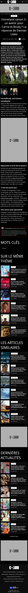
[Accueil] (11, 1)
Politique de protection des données (13, 576)
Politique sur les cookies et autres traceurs (17, 574)
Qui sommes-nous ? (20, 572)
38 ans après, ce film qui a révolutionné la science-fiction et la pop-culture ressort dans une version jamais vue (18, 469)
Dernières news (7, 13)
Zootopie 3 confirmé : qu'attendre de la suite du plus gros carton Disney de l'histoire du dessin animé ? (18, 505)
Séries (12, 13)
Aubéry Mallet (9, 228)
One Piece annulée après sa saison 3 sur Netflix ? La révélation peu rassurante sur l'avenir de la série (18, 308)
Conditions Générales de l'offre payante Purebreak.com (13, 579)
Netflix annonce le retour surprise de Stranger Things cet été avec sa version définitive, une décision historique (18, 371)
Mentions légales (5, 574)
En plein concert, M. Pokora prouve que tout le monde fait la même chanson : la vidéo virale (18, 493)
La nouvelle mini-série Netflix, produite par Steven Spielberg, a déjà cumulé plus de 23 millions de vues (18, 394)
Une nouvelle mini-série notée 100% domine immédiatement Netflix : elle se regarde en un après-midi (19, 407)
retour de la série (17, 178)
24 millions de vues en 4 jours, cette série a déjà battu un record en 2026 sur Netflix (18, 382)
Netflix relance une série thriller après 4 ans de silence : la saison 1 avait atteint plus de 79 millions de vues (18, 419)
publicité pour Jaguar (7, 198)
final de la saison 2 (18, 168)
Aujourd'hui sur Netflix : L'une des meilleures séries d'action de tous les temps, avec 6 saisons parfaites (18, 358)
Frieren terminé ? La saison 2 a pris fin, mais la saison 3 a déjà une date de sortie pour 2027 (19, 272)
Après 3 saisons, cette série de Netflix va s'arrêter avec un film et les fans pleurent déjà (18, 320)
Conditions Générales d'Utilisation (9, 572)
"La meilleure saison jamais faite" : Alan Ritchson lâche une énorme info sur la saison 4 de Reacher (18, 332)
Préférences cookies (19, 581)
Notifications (7, 581)
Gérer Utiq (13, 581)
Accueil (2, 13)
